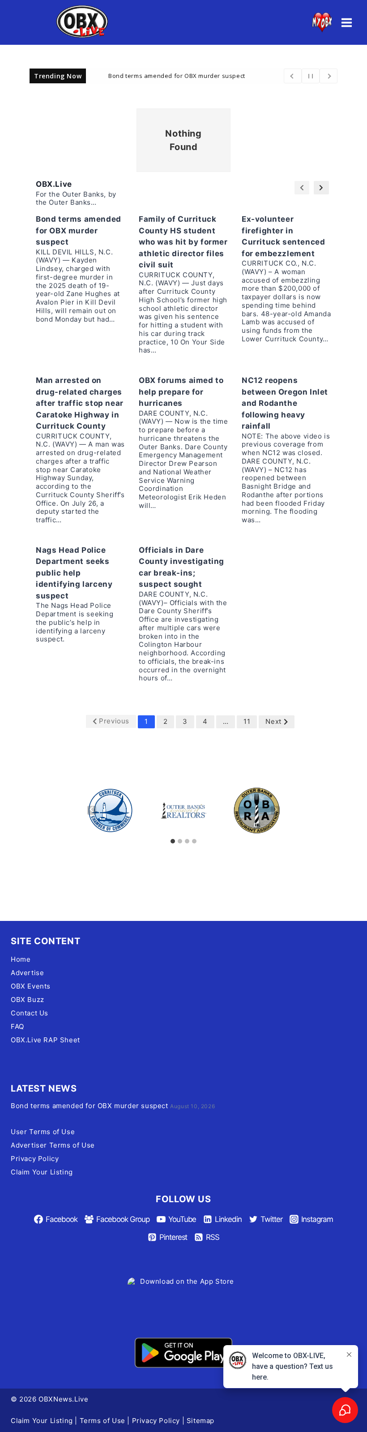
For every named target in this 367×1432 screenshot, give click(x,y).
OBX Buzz (27, 999)
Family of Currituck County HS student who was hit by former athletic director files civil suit (183, 242)
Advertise (27, 972)
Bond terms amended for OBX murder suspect (176, 75)
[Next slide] (275, 810)
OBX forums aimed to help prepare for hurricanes (181, 392)
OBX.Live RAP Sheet (45, 1040)
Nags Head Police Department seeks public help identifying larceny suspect (74, 573)
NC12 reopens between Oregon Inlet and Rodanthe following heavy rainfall (285, 403)
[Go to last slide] (91, 810)
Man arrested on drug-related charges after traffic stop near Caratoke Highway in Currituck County (80, 403)
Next (273, 721)
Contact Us (29, 1013)
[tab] (173, 841)
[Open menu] (346, 22)
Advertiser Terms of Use (53, 1145)
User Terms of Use (43, 1131)
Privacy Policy (35, 1158)
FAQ (17, 1026)
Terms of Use (102, 1420)
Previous (114, 721)
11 (246, 721)
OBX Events (31, 986)
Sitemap (200, 1420)
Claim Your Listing (42, 1172)
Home (20, 959)
